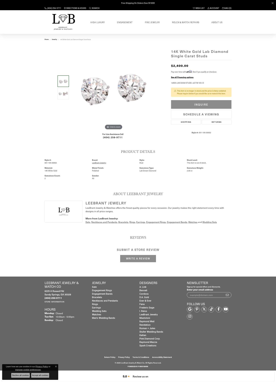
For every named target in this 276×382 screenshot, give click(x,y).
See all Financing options (182, 77)
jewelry (54, 39)
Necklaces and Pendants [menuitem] (105, 300)
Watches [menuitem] (96, 314)
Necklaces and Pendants (104, 222)
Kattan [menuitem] (142, 335)
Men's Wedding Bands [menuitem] (103, 318)
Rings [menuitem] (95, 304)
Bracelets (123, 222)
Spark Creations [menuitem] (147, 345)
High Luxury (97, 22)
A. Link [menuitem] (142, 287)
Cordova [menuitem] (143, 293)
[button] (94, 8)
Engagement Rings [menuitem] (102, 290)
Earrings (140, 222)
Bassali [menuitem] (143, 290)
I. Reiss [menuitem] (143, 311)
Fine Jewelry (152, 22)
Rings (132, 222)
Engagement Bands (177, 222)
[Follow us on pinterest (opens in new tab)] (197, 309)
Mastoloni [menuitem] (144, 318)
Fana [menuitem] (142, 304)
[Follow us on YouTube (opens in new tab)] (226, 309)
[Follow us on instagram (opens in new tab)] (190, 317)
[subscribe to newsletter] (227, 295)
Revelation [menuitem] (145, 325)
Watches (192, 222)
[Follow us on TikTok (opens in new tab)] (211, 309)
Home (47, 39)
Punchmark (143, 366)
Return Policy (109, 357)
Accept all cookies (40, 375)
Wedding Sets (209, 222)
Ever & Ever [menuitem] (145, 300)
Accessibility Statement (162, 357)
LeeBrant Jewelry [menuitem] (148, 314)
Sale (88, 222)
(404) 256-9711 (113, 137)
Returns (217, 122)
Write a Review (138, 258)
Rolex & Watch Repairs (185, 22)
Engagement (125, 22)
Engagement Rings (156, 222)
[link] (53, 8)
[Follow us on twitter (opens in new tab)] (204, 309)
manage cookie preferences (28, 369)
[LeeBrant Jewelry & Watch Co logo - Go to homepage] (63, 22)
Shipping (186, 122)
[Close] (272, 3)
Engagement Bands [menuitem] (102, 293)
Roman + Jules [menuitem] (147, 328)
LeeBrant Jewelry (99, 162)
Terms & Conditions (141, 357)
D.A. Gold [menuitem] (144, 297)
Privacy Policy (124, 357)
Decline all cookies (20, 375)
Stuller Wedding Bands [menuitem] (151, 331)
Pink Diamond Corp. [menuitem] (149, 338)
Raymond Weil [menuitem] (146, 321)
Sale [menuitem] (94, 287)
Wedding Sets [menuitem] (99, 311)
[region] (113, 87)
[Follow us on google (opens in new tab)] (190, 309)
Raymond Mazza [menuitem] (148, 342)
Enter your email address (200, 289)
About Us (216, 22)
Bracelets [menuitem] (97, 297)
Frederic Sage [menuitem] (146, 307)
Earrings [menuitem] (96, 307)
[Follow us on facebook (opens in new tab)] (218, 309)
